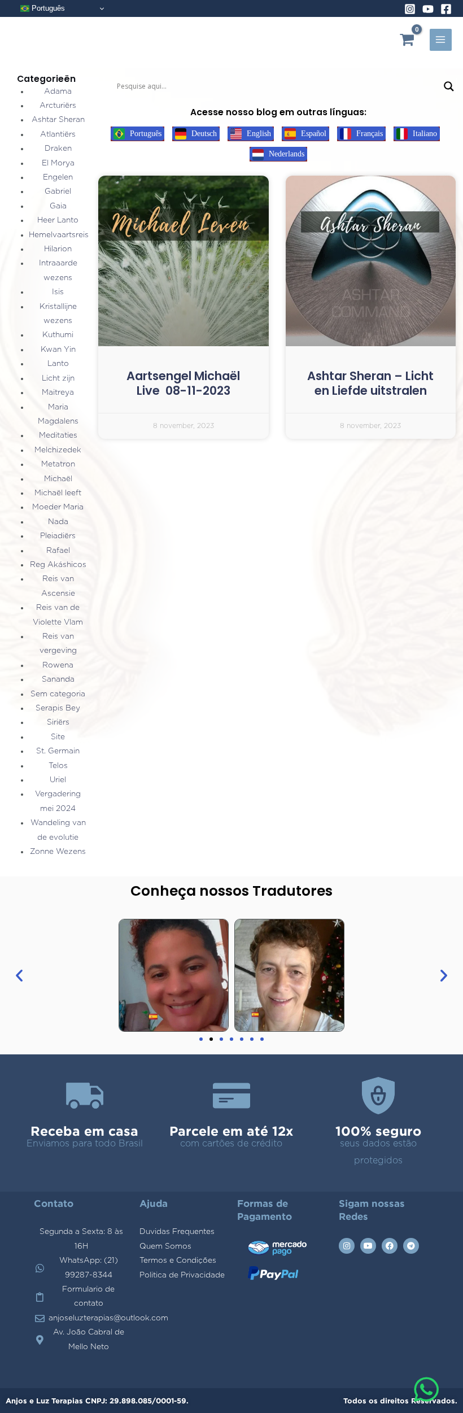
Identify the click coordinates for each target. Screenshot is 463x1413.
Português (47, 8)
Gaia (58, 206)
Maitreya (58, 392)
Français (368, 133)
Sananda (58, 679)
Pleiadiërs (58, 536)
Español (312, 133)
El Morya (58, 163)
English (257, 133)
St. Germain (58, 751)
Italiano (423, 133)
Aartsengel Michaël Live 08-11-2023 (183, 383)
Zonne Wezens (58, 852)
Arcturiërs (58, 106)
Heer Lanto (57, 220)
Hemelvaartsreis (59, 235)
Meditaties (58, 435)
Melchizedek (57, 450)
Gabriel (58, 191)
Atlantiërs (58, 134)
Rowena (57, 665)
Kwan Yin (58, 350)
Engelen (58, 177)
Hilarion (58, 249)
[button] (19, 975)
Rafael (58, 551)
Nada (58, 522)
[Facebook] (446, 9)
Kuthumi (57, 335)
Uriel (58, 780)
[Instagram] (410, 9)
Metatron (58, 464)
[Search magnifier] (449, 86)
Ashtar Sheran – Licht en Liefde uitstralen (370, 383)
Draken (58, 148)
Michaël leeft (57, 493)
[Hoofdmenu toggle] (441, 40)
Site (58, 737)
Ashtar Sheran (58, 120)
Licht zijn (58, 378)
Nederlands (285, 154)
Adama (58, 91)
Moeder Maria (58, 507)
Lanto (58, 364)
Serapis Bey (58, 708)
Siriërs (58, 722)
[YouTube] (428, 9)
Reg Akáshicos (58, 565)
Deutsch (203, 133)
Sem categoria (57, 694)
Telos (58, 766)
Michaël (58, 479)
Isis (58, 292)
